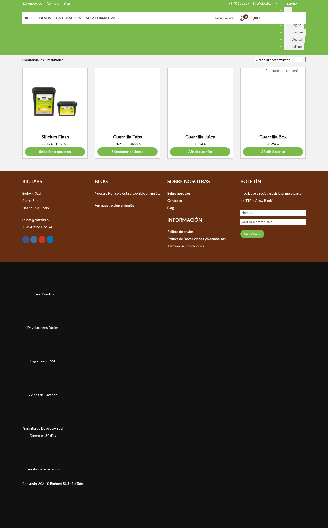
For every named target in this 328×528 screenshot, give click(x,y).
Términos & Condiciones (185, 246)
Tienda (44, 18)
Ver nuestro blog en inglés (114, 205)
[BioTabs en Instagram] (33, 239)
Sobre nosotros (32, 3)
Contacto (53, 3)
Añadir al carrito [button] (200, 152)
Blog (67, 3)
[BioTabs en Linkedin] (50, 239)
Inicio (28, 18)
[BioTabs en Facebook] (25, 239)
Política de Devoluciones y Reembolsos (196, 239)
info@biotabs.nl (263, 3)
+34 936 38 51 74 (240, 3)
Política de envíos (180, 231)
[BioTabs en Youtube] (42, 239)
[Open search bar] (265, 63)
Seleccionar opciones (55, 152)
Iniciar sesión (224, 18)
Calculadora (68, 18)
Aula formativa (100, 18)
